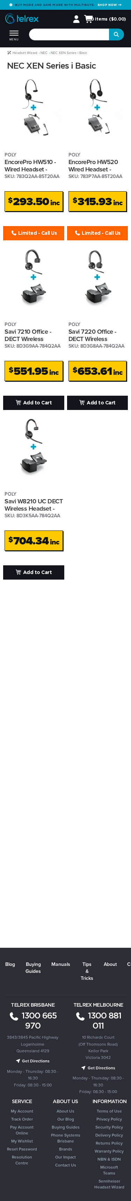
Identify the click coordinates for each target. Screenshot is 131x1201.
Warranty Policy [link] (109, 1151)
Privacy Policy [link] (109, 1119)
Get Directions (35, 1061)
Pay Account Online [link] (22, 1130)
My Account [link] (22, 1111)
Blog (10, 964)
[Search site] (116, 34)
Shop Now (107, 4)
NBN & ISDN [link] (109, 1159)
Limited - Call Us (37, 232)
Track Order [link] (22, 1119)
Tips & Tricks (87, 971)
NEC (44, 52)
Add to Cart (37, 402)
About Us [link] (65, 1111)
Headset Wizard (24, 52)
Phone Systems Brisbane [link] (65, 1138)
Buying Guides (33, 968)
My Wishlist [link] (22, 1141)
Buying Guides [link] (66, 1127)
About (110, 964)
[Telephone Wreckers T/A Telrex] (21, 19)
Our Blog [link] (65, 1119)
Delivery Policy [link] (109, 1135)
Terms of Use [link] (109, 1111)
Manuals (60, 964)
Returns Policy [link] (109, 1143)
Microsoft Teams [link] (109, 1170)
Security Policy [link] (109, 1127)
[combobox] (69, 34)
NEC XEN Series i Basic (69, 52)
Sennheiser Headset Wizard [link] (109, 1184)
